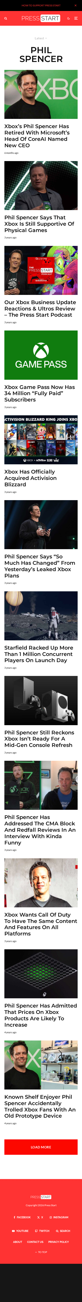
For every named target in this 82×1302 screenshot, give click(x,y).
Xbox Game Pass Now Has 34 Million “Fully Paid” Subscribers (39, 393)
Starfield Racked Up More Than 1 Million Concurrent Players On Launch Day (38, 654)
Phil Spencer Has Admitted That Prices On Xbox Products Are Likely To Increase (40, 1015)
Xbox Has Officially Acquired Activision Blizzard (30, 478)
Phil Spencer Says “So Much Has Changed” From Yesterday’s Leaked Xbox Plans (39, 566)
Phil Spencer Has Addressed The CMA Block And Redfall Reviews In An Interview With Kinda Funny (40, 830)
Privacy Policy (58, 1242)
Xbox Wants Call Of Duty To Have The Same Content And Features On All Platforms (40, 924)
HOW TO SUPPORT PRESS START (41, 5)
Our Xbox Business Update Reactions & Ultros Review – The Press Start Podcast (40, 308)
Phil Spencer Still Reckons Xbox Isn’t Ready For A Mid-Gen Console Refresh (39, 739)
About (17, 1242)
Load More (41, 1147)
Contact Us (35, 1242)
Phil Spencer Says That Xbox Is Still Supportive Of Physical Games (39, 223)
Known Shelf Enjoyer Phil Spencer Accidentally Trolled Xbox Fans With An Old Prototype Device (40, 1106)
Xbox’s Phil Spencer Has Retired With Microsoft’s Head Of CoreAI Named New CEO (37, 135)
